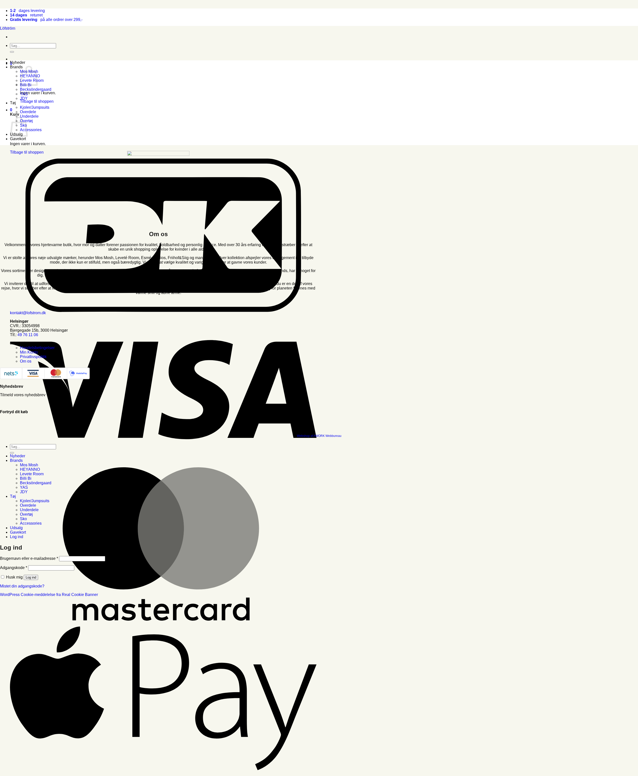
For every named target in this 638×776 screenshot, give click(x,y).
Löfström (7, 28)
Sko (23, 519)
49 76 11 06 (27, 335)
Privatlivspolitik (33, 357)
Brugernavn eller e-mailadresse (29, 558)
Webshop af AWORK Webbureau (319, 436)
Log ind (31, 577)
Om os (25, 361)
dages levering (27, 10)
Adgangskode (13, 568)
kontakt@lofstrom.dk (28, 313)
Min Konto (29, 352)
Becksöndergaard (35, 89)
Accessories (31, 130)
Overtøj (26, 514)
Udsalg (16, 528)
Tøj (13, 103)
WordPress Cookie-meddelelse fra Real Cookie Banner (49, 594)
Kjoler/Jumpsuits (34, 107)
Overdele (28, 112)
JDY (24, 98)
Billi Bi (25, 478)
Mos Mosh (29, 465)
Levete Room (32, 474)
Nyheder (17, 62)
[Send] (12, 52)
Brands (16, 67)
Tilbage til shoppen (37, 101)
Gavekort (18, 139)
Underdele (29, 116)
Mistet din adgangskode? (22, 586)
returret (26, 15)
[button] (11, 110)
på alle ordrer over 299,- (46, 19)
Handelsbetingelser (37, 348)
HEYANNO (30, 469)
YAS (24, 94)
